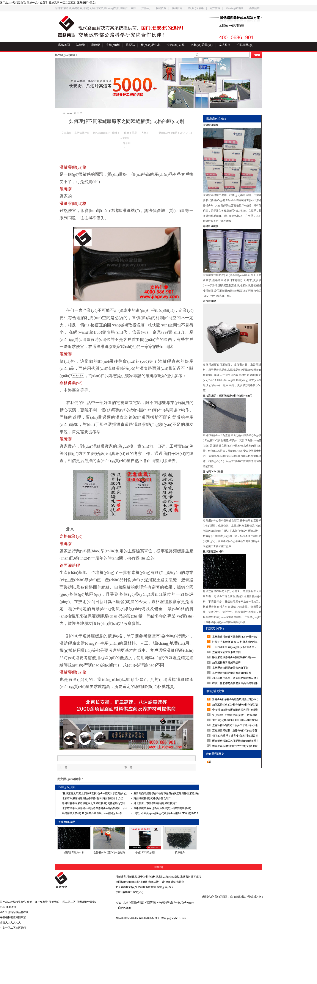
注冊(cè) (145, 8)
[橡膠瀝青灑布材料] (74, 837)
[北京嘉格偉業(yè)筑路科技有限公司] (82, 880)
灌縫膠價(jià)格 (73, 167)
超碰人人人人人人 (10, 922)
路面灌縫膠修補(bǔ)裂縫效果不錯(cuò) (234, 657)
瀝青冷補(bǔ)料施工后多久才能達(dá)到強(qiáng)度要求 (235, 725)
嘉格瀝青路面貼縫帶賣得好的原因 (231, 672)
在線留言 (177, 8)
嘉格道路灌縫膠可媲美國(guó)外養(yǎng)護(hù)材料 (235, 636)
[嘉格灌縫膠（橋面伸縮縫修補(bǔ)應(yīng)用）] (232, 415)
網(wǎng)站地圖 (234, 8)
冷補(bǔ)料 (113, 45)
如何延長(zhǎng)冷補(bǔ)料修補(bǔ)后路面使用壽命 (235, 704)
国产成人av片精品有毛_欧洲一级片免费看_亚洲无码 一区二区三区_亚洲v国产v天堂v (48, 2)
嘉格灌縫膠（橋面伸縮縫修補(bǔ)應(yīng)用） (229, 395)
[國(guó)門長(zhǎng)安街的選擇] (134, 28)
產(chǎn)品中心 (150, 45)
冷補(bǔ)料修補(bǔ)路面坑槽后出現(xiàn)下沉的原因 (235, 699)
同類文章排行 (215, 628)
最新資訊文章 (215, 691)
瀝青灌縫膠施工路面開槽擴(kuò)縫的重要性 (235, 740)
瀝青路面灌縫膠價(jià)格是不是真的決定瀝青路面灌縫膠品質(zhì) (166, 793)
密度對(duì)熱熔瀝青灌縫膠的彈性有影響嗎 (235, 709)
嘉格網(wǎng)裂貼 (213, 471)
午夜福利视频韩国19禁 (13, 917)
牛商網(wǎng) (123, 907)
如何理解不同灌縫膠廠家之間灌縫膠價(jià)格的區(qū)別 (93, 803)
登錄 (133, 8)
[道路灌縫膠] (232, 333)
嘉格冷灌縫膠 (210, 226)
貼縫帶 (80, 45)
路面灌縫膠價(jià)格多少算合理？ (152, 798)
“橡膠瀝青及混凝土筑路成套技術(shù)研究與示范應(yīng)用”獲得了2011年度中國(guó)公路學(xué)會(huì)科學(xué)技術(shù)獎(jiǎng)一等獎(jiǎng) (94, 793)
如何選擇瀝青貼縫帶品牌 (226, 662)
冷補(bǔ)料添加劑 (145, 852)
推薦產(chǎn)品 (216, 118)
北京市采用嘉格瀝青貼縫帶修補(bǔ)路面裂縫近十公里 (92, 798)
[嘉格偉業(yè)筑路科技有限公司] (66, 26)
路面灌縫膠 (70, 565)
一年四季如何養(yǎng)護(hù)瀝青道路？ (234, 647)
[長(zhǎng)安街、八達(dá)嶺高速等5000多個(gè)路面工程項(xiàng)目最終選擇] (158, 83)
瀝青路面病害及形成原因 (226, 652)
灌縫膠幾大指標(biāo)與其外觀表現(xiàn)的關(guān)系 (92, 813)
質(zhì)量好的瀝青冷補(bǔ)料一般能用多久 (235, 714)
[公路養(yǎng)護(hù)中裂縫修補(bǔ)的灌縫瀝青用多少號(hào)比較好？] (109, 837)
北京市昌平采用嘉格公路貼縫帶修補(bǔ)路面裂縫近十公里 (94, 808)
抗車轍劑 (180, 852)
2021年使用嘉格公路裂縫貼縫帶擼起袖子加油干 (235, 678)
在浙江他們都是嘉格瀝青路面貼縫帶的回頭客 (235, 683)
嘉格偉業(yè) (71, 383)
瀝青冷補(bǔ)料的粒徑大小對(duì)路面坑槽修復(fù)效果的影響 (235, 745)
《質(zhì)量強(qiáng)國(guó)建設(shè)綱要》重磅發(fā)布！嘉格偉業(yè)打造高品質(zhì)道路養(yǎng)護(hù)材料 (166, 813)
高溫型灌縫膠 (210, 125)
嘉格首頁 (64, 45)
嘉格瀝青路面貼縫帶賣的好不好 (230, 667)
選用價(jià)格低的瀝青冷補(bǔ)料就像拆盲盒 (235, 720)
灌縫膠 (95, 45)
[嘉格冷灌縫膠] (232, 251)
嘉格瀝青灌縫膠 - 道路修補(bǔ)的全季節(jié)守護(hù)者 (235, 730)
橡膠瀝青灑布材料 (74, 852)
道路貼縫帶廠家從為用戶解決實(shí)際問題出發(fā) (162, 808)
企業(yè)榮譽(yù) (201, 45)
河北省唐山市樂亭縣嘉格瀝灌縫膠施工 (155, 803)
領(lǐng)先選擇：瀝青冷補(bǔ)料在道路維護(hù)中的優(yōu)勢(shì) (235, 735)
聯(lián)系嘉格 (196, 8)
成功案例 (224, 45)
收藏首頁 (161, 8)
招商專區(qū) (245, 45)
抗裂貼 (130, 45)
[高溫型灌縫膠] (232, 160)
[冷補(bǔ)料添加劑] (144, 837)
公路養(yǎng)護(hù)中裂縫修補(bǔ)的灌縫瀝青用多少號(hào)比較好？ (109, 852)
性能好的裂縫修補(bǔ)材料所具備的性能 (235, 641)
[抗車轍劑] (180, 837)
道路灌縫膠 (209, 300)
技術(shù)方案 (175, 45)
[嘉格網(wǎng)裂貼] (232, 496)
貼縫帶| (158, 866)
